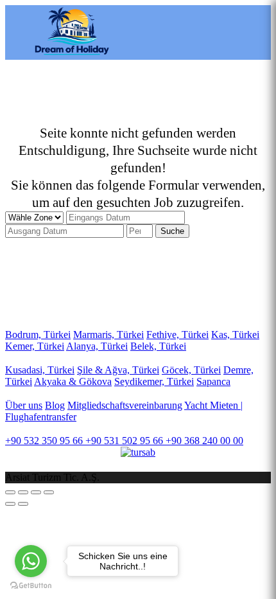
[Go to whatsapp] (31, 561)
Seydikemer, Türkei (154, 381)
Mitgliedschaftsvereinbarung (124, 405)
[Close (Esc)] (10, 492)
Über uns (23, 405)
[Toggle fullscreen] (36, 492)
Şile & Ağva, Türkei (118, 369)
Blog (55, 405)
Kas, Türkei (235, 334)
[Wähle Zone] (35, 216)
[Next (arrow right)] (23, 504)
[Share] (23, 492)
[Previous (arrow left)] (10, 504)
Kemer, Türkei (34, 346)
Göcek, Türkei (191, 369)
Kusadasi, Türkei (39, 369)
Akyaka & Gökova (73, 381)
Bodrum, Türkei (38, 334)
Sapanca (213, 381)
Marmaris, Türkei (108, 334)
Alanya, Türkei (97, 346)
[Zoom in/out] (49, 492)
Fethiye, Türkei (177, 334)
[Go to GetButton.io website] (30, 586)
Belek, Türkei (158, 346)
